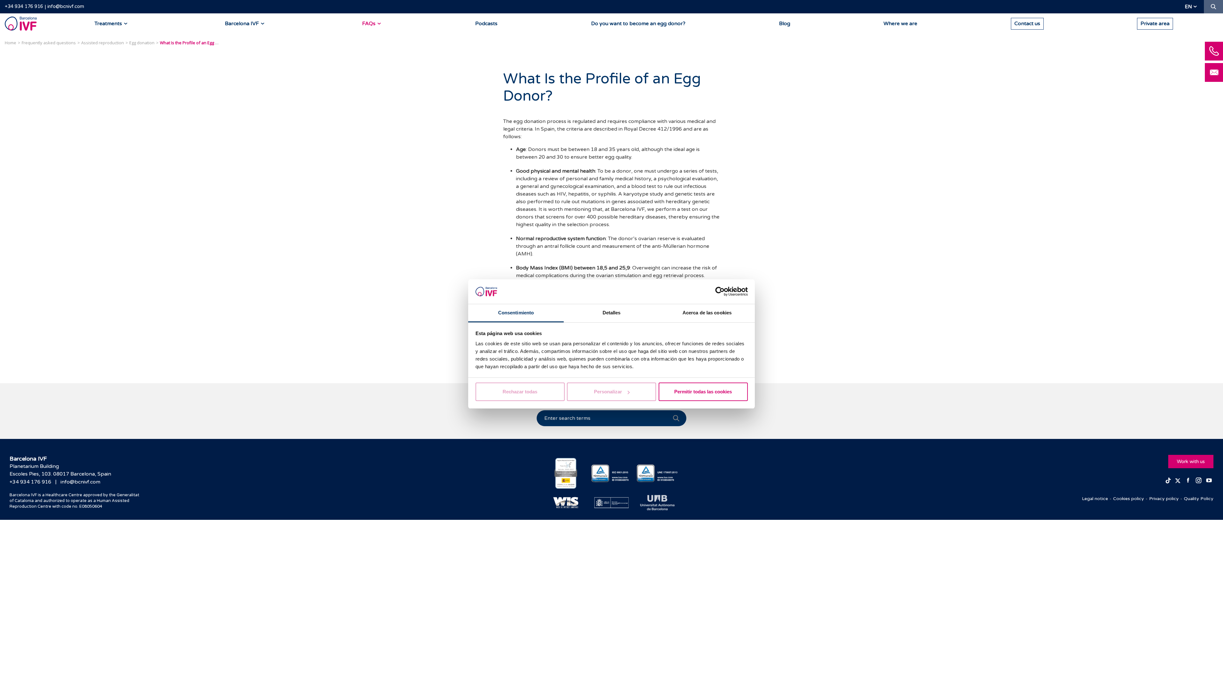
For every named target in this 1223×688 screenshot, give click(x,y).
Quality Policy (1198, 498)
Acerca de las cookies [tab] (707, 312)
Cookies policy (1128, 498)
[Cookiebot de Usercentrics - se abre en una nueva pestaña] (720, 292)
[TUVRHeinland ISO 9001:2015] (611, 473)
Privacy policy (1164, 498)
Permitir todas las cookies (703, 391)
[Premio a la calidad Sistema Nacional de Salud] (565, 473)
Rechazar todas (520, 391)
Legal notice (1095, 498)
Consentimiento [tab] (516, 312)
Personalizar (608, 391)
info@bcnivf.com (65, 6)
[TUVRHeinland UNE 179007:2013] (657, 473)
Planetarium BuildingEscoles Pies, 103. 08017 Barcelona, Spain (60, 470)
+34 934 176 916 (24, 6)
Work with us (1191, 461)
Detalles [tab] (612, 312)
